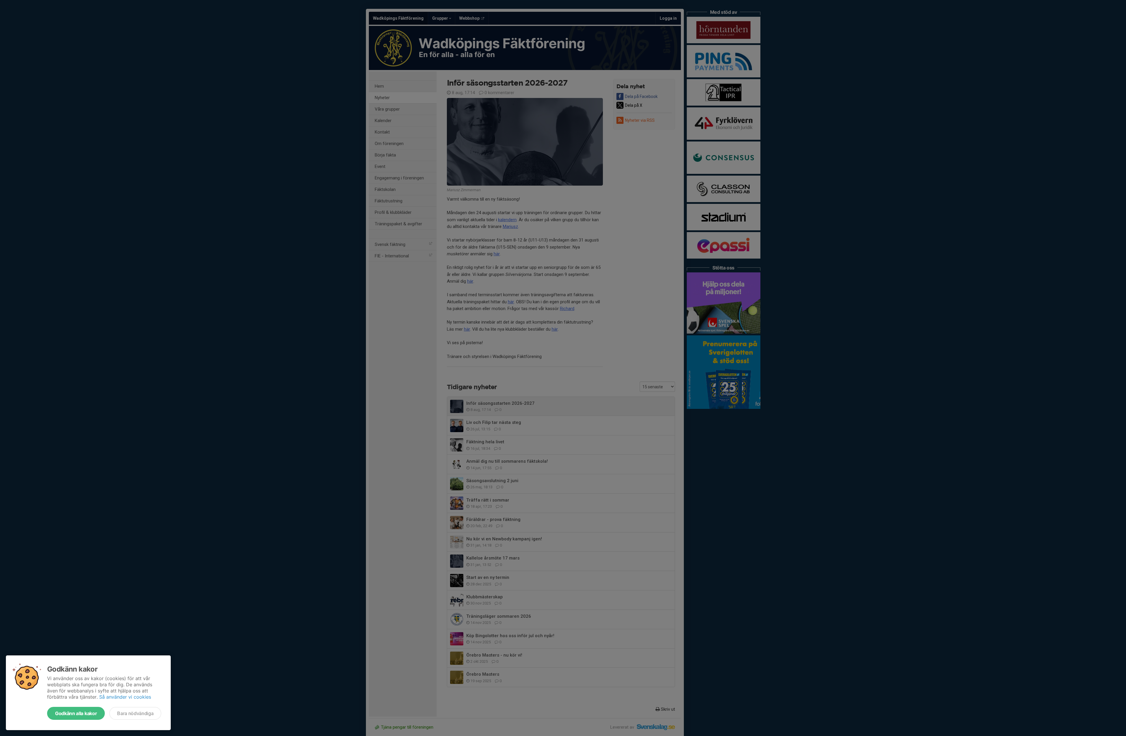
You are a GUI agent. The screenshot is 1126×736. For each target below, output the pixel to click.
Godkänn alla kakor (76, 713)
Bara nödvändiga (135, 713)
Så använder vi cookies (125, 697)
